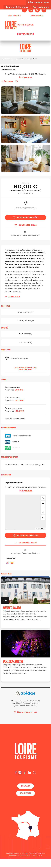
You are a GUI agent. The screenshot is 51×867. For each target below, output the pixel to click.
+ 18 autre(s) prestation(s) (25, 208)
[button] (37, 10)
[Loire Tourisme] (11, 25)
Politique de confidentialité (32, 853)
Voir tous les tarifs (25, 193)
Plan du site (37, 856)
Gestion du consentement (19, 856)
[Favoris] (30, 10)
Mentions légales (12, 853)
